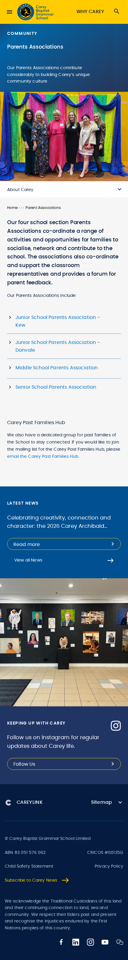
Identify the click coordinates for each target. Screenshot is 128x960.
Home (12, 208)
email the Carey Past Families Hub (43, 457)
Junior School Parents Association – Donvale (58, 346)
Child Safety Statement (29, 866)
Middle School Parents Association (56, 367)
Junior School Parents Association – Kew (58, 321)
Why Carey (90, 11)
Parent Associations (43, 208)
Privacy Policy (109, 866)
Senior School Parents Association (55, 387)
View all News (28, 560)
